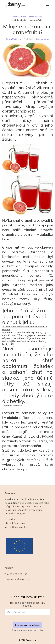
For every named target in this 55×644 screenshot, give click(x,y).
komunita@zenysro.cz (18, 578)
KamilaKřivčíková (13, 39)
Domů (16, 17)
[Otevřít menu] (48, 5)
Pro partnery (11, 518)
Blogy (23, 17)
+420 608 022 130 (17, 574)
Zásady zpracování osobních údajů (27, 630)
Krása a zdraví (35, 17)
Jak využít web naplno (16, 527)
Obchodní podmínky (15, 523)
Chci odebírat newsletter (27, 625)
